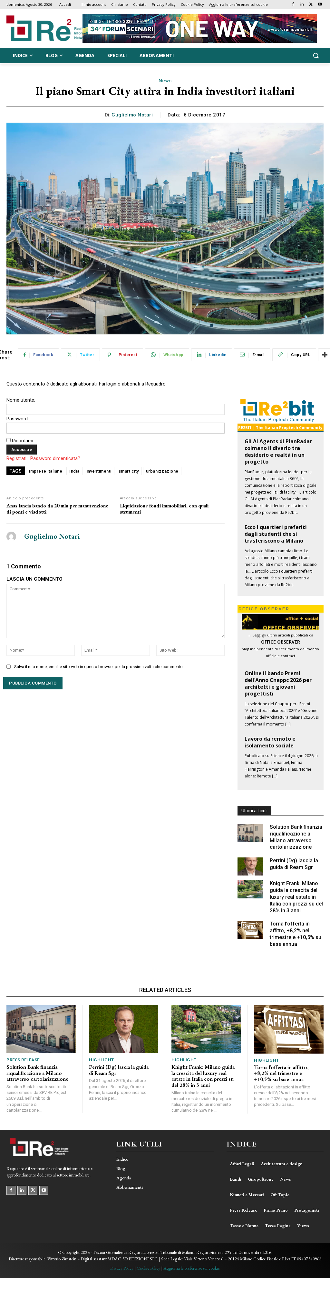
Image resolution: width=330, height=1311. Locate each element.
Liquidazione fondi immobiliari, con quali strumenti (164, 509)
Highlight (101, 1060)
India (74, 471)
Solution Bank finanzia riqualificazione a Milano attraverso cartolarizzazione (37, 1072)
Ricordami (22, 441)
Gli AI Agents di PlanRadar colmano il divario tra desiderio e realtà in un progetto (278, 451)
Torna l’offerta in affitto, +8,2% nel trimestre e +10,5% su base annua (281, 1073)
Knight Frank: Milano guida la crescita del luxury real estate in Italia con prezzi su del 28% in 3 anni (296, 896)
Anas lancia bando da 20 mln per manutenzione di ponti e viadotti (57, 509)
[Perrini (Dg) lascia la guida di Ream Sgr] (250, 866)
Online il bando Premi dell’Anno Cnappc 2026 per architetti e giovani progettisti (278, 683)
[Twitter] (311, 4)
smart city (129, 471)
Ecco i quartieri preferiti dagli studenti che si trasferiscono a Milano (276, 534)
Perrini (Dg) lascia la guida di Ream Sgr (294, 863)
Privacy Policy (121, 1268)
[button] (316, 55)
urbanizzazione (162, 471)
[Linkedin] (302, 4)
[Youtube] (320, 4)
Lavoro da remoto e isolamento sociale (270, 742)
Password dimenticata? (55, 458)
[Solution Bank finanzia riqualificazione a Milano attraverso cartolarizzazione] (250, 833)
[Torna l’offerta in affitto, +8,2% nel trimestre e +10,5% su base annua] (250, 930)
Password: (17, 419)
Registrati (16, 458)
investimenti (99, 471)
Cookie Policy (148, 1268)
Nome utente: (20, 400)
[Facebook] (293, 4)
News (165, 81)
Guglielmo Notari (132, 115)
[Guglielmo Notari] (11, 536)
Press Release (23, 1060)
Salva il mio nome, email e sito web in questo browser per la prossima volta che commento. (99, 666)
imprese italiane (45, 471)
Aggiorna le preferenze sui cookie (191, 1268)
